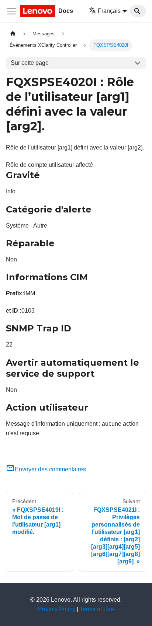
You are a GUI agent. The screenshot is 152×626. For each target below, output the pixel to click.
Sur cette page (30, 63)
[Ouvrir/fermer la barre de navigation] (11, 11)
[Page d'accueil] (13, 33)
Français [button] (109, 11)
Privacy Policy (56, 609)
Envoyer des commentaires (50, 469)
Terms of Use (97, 609)
